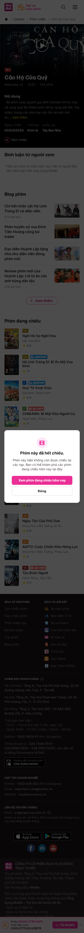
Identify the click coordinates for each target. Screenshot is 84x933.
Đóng (42, 491)
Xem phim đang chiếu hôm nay (42, 480)
